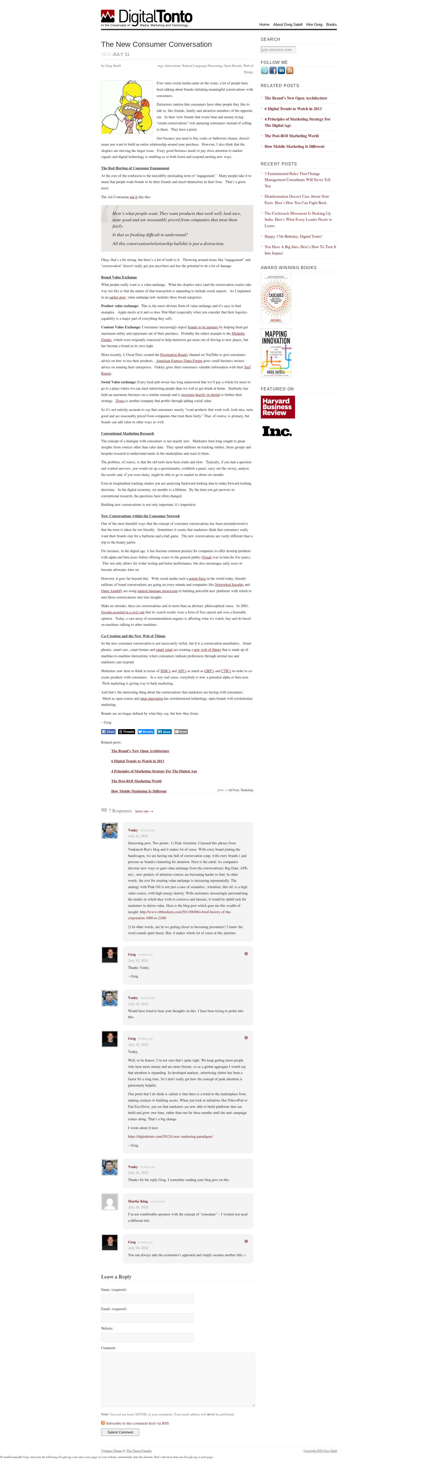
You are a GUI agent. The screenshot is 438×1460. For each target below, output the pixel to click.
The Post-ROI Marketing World (136, 781)
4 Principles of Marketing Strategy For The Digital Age (154, 771)
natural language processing (158, 590)
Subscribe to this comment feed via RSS (137, 1423)
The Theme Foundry (139, 1451)
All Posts (233, 790)
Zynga (120, 400)
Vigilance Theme (111, 1451)
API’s (182, 670)
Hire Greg (314, 24)
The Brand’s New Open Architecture (140, 750)
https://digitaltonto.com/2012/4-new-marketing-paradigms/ (170, 1136)
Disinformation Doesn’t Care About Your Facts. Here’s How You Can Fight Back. (297, 199)
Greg (132, 954)
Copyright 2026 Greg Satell (320, 1451)
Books (331, 24)
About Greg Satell (287, 24)
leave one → (144, 811)
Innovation (172, 65)
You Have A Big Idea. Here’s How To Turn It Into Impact (300, 249)
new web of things (207, 649)
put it (133, 196)
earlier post (117, 297)
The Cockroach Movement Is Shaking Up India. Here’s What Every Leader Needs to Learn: (298, 219)
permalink (147, 830)
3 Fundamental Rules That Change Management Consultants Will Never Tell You (297, 179)
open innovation (151, 698)
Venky (133, 830)
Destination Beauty (174, 354)
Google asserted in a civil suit (122, 612)
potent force (197, 578)
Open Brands (233, 65)
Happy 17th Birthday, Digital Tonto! (293, 236)
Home (264, 24)
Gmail (207, 557)
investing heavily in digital (200, 394)
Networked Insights (229, 584)
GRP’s (209, 670)
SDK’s (165, 670)
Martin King (138, 1201)
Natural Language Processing (202, 65)
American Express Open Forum (179, 360)
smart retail (164, 649)
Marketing (247, 790)
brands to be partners (203, 327)
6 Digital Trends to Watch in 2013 (137, 761)
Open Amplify (111, 590)
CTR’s (226, 670)
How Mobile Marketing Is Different (139, 791)
